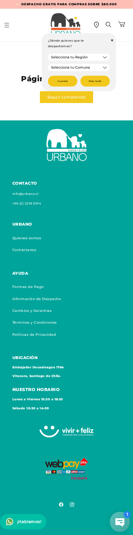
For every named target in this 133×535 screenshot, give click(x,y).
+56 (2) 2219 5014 (26, 203)
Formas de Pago (28, 287)
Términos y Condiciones (34, 322)
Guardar (63, 81)
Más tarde (95, 81)
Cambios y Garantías (32, 310)
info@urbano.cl (25, 194)
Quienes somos (26, 238)
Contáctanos (24, 250)
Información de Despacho (36, 299)
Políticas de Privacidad (34, 334)
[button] (10, 25)
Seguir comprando (66, 97)
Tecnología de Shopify (70, 529)
